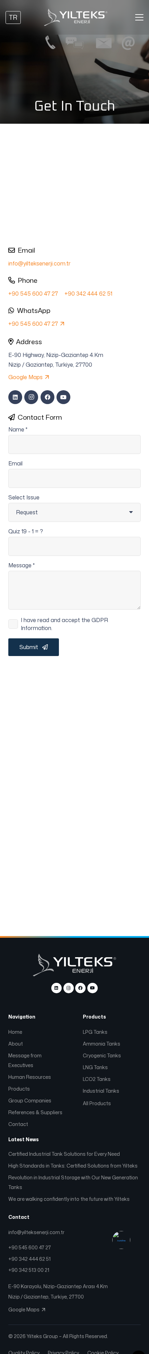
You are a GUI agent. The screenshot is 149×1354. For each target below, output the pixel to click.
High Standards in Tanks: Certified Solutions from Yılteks (73, 1165)
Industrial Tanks (101, 1090)
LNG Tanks (96, 1067)
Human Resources (29, 1077)
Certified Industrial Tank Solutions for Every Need (64, 1154)
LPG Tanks (95, 1032)
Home (15, 1032)
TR (13, 17)
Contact (18, 1124)
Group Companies (29, 1100)
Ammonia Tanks (102, 1043)
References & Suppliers (35, 1112)
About (15, 1043)
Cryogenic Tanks (102, 1055)
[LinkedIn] (15, 397)
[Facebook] (47, 397)
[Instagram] (31, 397)
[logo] (76, 17)
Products (19, 1088)
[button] (139, 17)
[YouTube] (63, 397)
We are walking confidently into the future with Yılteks (69, 1199)
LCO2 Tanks (97, 1079)
